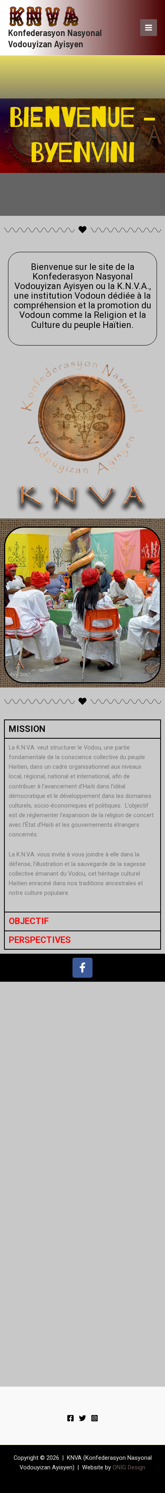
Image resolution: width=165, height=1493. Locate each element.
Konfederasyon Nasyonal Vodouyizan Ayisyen (55, 37)
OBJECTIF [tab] (29, 921)
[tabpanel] (82, 825)
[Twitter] (82, 1418)
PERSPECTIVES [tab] (40, 940)
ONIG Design (129, 1467)
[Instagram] (94, 1418)
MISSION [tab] (27, 729)
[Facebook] (70, 1418)
